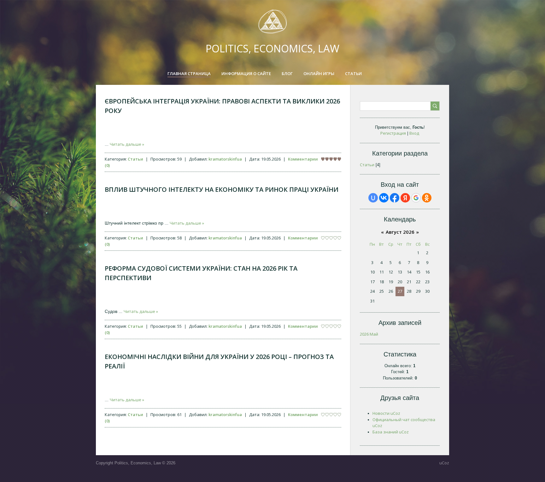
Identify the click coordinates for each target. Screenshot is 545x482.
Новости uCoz (386, 413)
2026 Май (369, 334)
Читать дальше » (127, 144)
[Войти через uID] (373, 198)
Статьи (135, 159)
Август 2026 (400, 232)
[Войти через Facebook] (394, 198)
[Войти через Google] (416, 198)
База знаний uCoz (390, 432)
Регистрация (393, 133)
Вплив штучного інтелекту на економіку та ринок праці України (221, 189)
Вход (414, 133)
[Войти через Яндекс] (405, 198)
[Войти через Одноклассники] (426, 198)
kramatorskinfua (225, 159)
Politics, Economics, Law (272, 48)
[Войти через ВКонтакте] (384, 198)
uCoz (444, 463)
